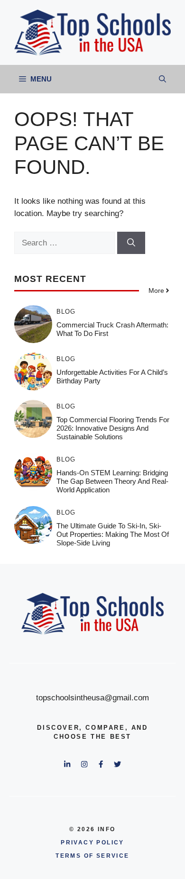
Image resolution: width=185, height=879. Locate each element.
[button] (162, 79)
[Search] (131, 243)
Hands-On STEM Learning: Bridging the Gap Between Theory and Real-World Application (112, 481)
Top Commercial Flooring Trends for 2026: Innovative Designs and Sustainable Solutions (112, 428)
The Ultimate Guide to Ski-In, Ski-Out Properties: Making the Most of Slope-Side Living (112, 534)
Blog (65, 311)
